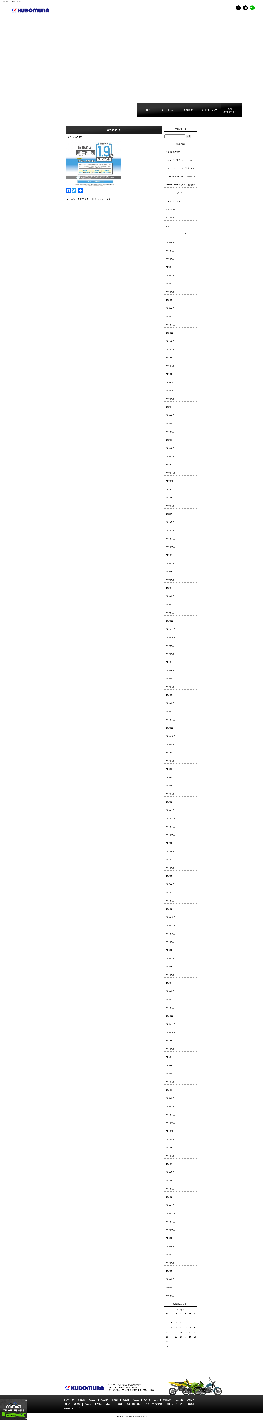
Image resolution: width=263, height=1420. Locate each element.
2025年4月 (170, 308)
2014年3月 (170, 1189)
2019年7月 (170, 662)
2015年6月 (170, 1065)
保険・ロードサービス (231, 110)
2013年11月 (170, 1222)
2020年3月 (170, 596)
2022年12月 (170, 465)
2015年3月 (170, 1090)
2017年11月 (170, 827)
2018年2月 (170, 802)
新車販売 (81, 1400)
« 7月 (166, 1346)
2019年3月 (170, 695)
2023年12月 (170, 382)
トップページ (147, 110)
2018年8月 (170, 753)
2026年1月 (170, 275)
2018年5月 (170, 777)
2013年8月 (170, 1246)
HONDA (115, 1400)
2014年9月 (170, 1139)
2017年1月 (170, 909)
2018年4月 (170, 785)
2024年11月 (170, 333)
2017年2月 (170, 901)
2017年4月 (170, 884)
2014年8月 (170, 1148)
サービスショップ (210, 110)
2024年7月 (170, 349)
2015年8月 (170, 1049)
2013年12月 (170, 1213)
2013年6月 (170, 1263)
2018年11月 (170, 728)
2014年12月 (170, 1115)
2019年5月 (170, 678)
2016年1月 (170, 1008)
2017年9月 (170, 843)
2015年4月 (170, 1082)
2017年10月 (170, 835)
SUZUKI (126, 1400)
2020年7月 (170, 563)
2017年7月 (170, 860)
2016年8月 (170, 950)
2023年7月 (170, 407)
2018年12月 (170, 720)
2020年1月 (170, 613)
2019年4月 (170, 687)
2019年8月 (170, 654)
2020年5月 (170, 580)
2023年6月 (170, 415)
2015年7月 (170, 1057)
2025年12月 (170, 284)
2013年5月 (170, 1271)
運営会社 (191, 1404)
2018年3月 (170, 794)
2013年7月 (170, 1255)
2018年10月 (170, 736)
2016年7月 (170, 958)
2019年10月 (170, 637)
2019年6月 (170, 670)
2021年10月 (170, 547)
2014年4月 (170, 1180)
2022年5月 (170, 522)
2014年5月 (170, 1172)
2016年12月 (170, 917)
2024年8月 (170, 341)
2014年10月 (170, 1131)
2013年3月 (170, 1279)
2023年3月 (170, 440)
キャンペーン (171, 209)
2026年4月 (170, 267)
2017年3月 (170, 892)
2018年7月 (170, 761)
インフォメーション (174, 201)
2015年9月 (170, 1041)
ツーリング (170, 218)
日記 (167, 226)
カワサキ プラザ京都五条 (153, 1404)
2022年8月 (170, 497)
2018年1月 (170, 810)
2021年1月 (170, 555)
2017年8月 (170, 851)
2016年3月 (170, 991)
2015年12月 (170, 1016)
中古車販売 (167, 1400)
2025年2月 (170, 316)
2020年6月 (170, 572)
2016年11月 (170, 925)
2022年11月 (170, 473)
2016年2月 (170, 999)
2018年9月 (170, 744)
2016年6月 (170, 967)
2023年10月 (170, 390)
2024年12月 (170, 325)
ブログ (80, 1408)
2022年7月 (170, 506)
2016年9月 (170, 942)
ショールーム (168, 110)
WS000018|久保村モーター (12, 1)
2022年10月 (170, 481)
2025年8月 (170, 292)
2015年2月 (170, 1098)
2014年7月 (170, 1156)
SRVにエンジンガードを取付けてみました (181, 168)
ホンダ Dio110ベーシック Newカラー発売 (181, 160)
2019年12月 (170, 621)
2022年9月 (170, 489)
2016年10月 (170, 934)
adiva (156, 1400)
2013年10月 (170, 1230)
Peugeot (136, 1400)
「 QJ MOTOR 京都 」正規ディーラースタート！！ (181, 177)
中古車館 (189, 110)
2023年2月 (170, 448)
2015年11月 (170, 1024)
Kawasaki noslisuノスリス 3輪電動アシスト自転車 (181, 185)
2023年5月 (170, 423)
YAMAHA (104, 1400)
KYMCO (147, 1400)
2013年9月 (170, 1238)
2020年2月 (170, 604)
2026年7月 (170, 251)
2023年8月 (170, 399)
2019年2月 (170, 703)
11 (176, 1327)
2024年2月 (170, 374)
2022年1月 (170, 530)
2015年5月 (170, 1073)
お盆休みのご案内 (173, 152)
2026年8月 (170, 242)
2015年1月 (170, 1106)
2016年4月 (170, 983)
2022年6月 (170, 514)
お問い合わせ (69, 1408)
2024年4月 (170, 366)
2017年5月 (170, 876)
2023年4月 (170, 432)
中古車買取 (118, 1404)
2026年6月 (170, 259)
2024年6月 (170, 358)
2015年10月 (170, 1032)
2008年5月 (170, 1287)
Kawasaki (92, 1400)
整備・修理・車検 (133, 1404)
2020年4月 (170, 588)
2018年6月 (170, 769)
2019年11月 (170, 629)
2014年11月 (170, 1123)
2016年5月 (170, 975)
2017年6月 (170, 868)
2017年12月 (170, 818)
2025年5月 (170, 300)
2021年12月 (170, 539)
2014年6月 (170, 1164)
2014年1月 (170, 1205)
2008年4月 (170, 1296)
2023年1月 (170, 456)
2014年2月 (170, 1197)
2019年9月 (170, 646)
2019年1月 (170, 711)
